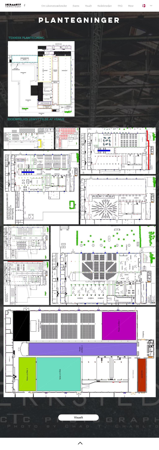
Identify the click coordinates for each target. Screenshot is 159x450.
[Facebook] (24, 5)
